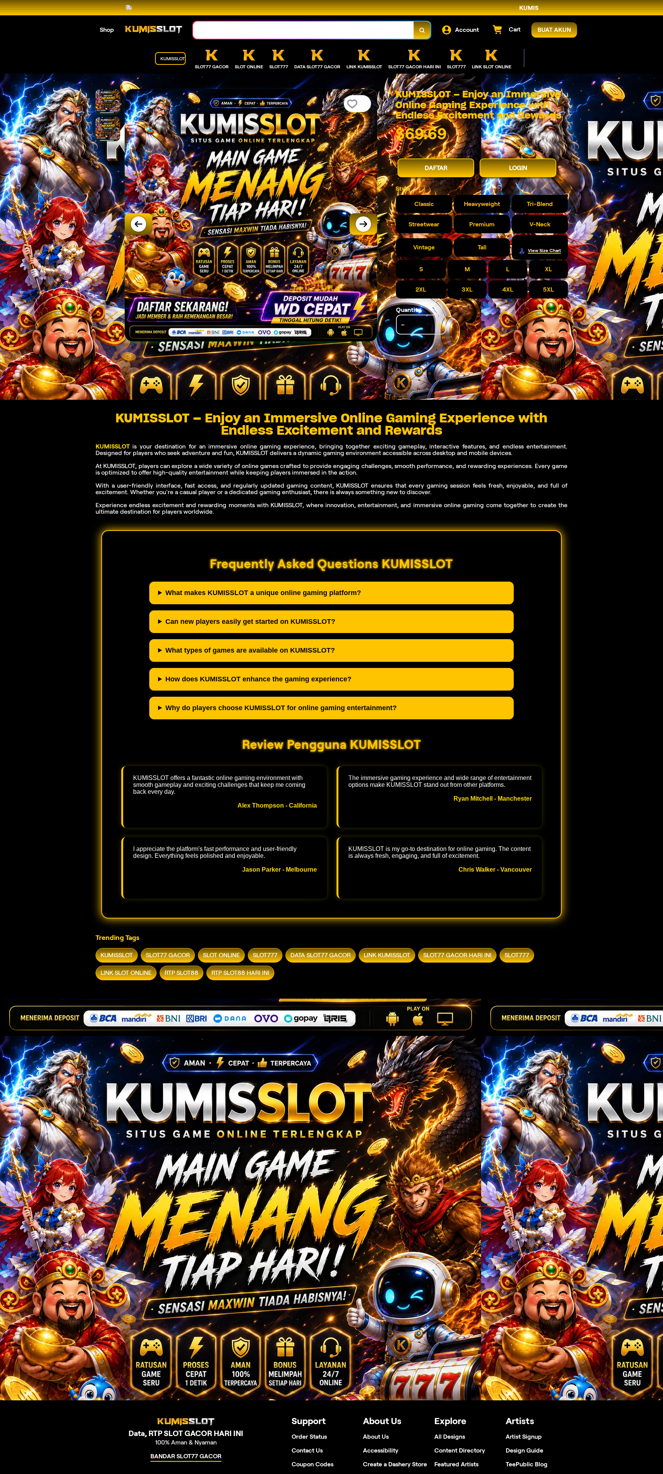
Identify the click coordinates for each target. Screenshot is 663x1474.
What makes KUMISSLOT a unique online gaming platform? (263, 593)
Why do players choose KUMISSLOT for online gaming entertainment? (281, 708)
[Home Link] (153, 29)
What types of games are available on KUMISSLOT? (250, 650)
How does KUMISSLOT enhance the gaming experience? (258, 679)
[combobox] (303, 30)
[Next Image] (363, 224)
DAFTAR (436, 168)
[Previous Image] (138, 224)
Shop (107, 29)
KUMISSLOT (113, 446)
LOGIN (518, 168)
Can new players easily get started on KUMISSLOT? (250, 621)
